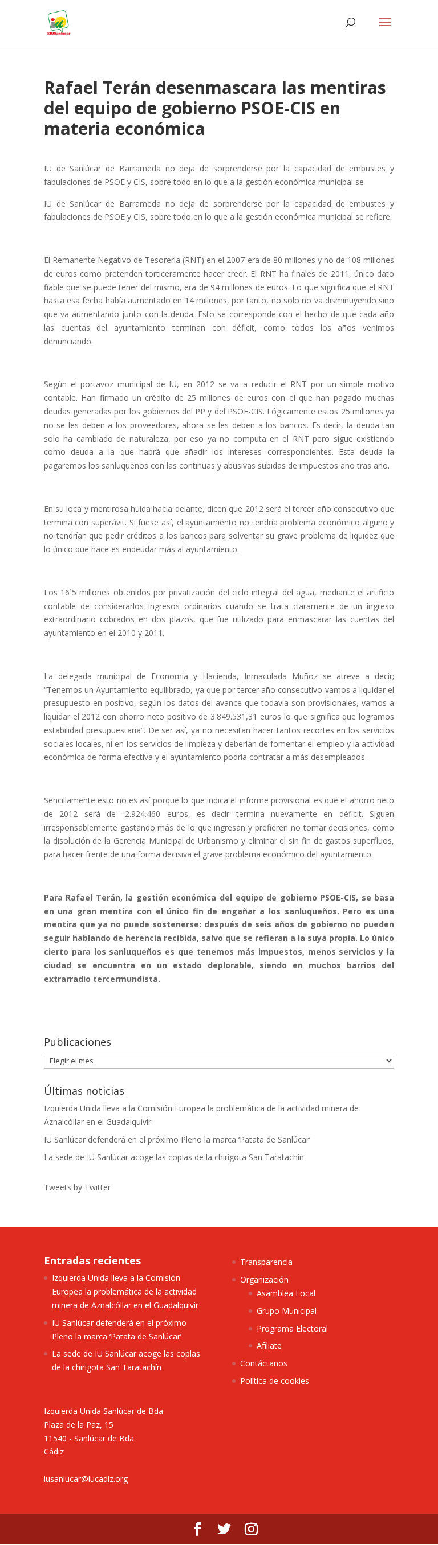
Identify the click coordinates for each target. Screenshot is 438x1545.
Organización (264, 1279)
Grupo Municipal (287, 1310)
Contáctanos (263, 1363)
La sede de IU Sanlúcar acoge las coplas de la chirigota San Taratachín (174, 1157)
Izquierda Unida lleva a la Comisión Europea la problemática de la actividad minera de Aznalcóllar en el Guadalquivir (125, 1291)
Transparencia (266, 1261)
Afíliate (269, 1345)
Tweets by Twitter (77, 1187)
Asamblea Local (286, 1293)
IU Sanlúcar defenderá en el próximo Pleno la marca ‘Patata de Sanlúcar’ (177, 1139)
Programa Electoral (292, 1328)
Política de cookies (274, 1380)
